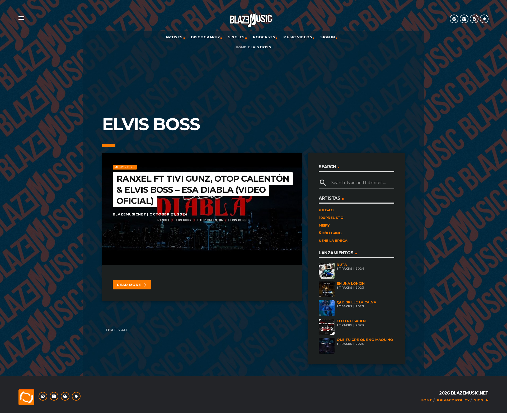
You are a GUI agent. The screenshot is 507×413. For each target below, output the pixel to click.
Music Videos (297, 37)
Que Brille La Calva (356, 302)
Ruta (342, 264)
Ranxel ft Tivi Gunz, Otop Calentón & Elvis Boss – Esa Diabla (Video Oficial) (202, 189)
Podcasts (264, 37)
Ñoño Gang (330, 233)
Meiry (324, 225)
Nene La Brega (333, 240)
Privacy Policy (453, 400)
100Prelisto (331, 217)
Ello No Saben (351, 321)
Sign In (327, 37)
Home (241, 47)
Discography (205, 37)
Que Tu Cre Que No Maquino (365, 339)
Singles (236, 37)
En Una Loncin (351, 283)
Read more (132, 285)
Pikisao (326, 210)
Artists (174, 37)
